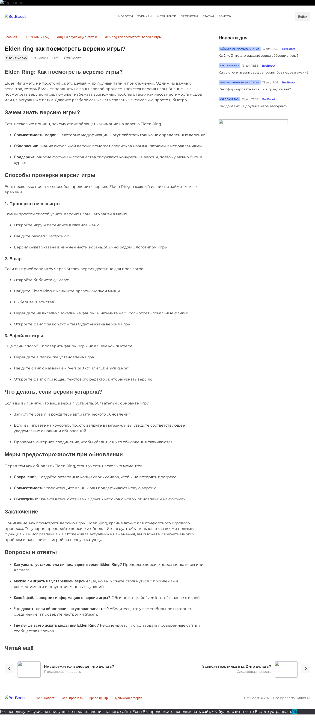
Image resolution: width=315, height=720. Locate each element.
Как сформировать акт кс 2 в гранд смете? (255, 89)
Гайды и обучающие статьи (76, 37)
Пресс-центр (98, 698)
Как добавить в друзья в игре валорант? (253, 106)
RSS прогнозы (72, 698)
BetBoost (288, 48)
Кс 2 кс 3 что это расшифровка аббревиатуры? (258, 55)
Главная (11, 37)
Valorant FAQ (229, 65)
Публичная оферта (127, 698)
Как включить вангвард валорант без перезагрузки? (264, 72)
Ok (294, 711)
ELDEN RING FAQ (35, 37)
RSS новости (46, 698)
